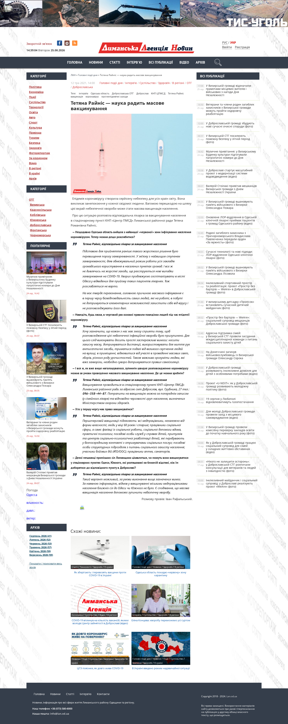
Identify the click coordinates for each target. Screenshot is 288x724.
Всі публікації (161, 62)
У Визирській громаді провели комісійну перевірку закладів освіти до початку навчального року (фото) (225, 430)
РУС (224, 42)
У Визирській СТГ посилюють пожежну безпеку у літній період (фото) (223, 139)
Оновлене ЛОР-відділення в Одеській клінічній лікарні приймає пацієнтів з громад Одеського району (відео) (227, 220)
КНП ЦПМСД (158, 93)
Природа (35, 132)
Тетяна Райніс (176, 93)
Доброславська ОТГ (123, 93)
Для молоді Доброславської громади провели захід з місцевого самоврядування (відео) (226, 414)
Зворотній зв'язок (39, 44)
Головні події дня (111, 83)
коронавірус (92, 96)
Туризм (34, 138)
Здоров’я (35, 148)
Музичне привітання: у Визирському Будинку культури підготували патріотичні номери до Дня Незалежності (226, 156)
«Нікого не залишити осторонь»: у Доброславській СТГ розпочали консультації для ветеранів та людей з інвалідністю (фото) (226, 466)
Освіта (33, 112)
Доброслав (142, 93)
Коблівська (37, 215)
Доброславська (40, 225)
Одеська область (100, 93)
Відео (184, 62)
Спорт (33, 122)
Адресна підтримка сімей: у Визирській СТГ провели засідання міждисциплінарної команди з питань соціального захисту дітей (227, 337)
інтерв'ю (83, 93)
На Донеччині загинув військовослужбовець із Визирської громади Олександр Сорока (225, 355)
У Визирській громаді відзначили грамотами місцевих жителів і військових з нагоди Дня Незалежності (224, 90)
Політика (35, 87)
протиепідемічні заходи (114, 96)
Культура (35, 127)
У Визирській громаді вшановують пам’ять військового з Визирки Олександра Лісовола (225, 270)
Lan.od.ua (231, 696)
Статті (115, 62)
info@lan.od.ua (59, 713)
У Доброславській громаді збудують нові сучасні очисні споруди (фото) (225, 124)
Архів (200, 62)
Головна (74, 62)
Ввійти (227, 47)
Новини (96, 62)
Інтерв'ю (134, 62)
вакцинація (77, 96)
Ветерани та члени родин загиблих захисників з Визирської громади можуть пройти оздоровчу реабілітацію (225, 109)
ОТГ (31, 199)
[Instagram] (67, 43)
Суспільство (37, 102)
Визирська (37, 204)
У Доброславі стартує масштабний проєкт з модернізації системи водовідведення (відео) (225, 173)
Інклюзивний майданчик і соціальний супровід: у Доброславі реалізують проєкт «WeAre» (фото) (227, 483)
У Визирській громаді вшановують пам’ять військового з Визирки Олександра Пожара (225, 205)
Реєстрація (242, 47)
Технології (36, 107)
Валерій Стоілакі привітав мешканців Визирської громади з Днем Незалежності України (227, 189)
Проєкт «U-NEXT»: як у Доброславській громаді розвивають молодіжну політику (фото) (227, 386)
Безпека (34, 143)
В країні (34, 173)
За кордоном (38, 158)
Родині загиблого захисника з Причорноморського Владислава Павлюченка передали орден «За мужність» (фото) (223, 237)
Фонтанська (38, 230)
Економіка (36, 92)
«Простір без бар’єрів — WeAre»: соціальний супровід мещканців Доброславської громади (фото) (223, 320)
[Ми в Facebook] (60, 43)
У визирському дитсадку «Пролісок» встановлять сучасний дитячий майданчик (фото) (225, 305)
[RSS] (75, 43)
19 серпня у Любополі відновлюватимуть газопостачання (225, 400)
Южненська (38, 220)
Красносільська (41, 210)
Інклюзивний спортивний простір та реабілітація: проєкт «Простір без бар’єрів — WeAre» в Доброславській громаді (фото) (226, 287)
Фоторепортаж (39, 153)
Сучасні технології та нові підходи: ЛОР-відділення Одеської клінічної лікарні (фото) (225, 255)
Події (32, 97)
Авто (32, 117)
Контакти (103, 694)
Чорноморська (40, 235)
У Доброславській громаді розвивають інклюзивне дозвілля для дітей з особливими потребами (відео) (227, 371)
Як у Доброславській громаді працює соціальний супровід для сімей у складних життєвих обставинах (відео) (226, 447)
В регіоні (35, 168)
